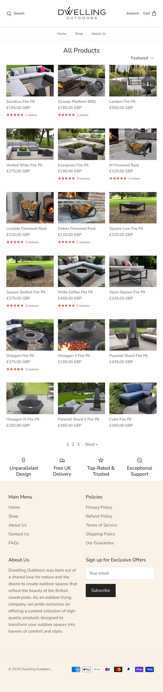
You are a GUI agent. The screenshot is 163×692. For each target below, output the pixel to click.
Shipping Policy (100, 534)
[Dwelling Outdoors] (81, 13)
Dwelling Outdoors (36, 669)
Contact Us (18, 534)
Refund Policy (99, 516)
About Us (98, 33)
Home (61, 33)
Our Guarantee (100, 543)
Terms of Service (101, 525)
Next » (91, 444)
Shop (79, 33)
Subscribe (100, 590)
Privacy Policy (99, 507)
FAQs (13, 543)
